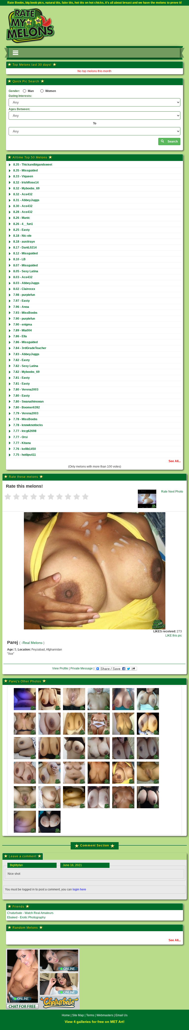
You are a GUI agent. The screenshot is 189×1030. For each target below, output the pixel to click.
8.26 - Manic (21, 218)
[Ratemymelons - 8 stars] (68, 497)
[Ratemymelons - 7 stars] (59, 497)
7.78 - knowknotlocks (28, 425)
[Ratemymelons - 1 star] (7, 497)
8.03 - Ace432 (22, 277)
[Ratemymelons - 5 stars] (42, 497)
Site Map (78, 1015)
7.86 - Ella (20, 336)
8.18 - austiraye (24, 241)
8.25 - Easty (21, 230)
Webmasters (104, 1015)
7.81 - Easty (21, 377)
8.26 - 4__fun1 (23, 224)
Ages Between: (19, 109)
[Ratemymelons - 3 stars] (25, 497)
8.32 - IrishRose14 (26, 182)
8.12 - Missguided (25, 253)
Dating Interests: (20, 96)
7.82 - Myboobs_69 (26, 372)
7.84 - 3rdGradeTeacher (29, 348)
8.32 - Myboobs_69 (26, 188)
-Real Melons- (32, 643)
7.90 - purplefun (24, 318)
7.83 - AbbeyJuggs (26, 354)
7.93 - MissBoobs (25, 312)
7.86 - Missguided (25, 342)
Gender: (14, 91)
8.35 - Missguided (25, 170)
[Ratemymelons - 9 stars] (76, 497)
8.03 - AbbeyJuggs (26, 283)
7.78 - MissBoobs (25, 419)
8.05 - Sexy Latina (25, 271)
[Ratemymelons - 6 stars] (51, 497)
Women (50, 91)
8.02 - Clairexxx (24, 289)
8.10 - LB (19, 259)
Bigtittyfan (16, 865)
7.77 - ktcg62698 (24, 431)
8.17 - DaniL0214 (25, 247)
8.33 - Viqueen (23, 176)
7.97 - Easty (21, 300)
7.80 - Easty (21, 395)
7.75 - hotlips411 (24, 454)
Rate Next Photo (172, 491)
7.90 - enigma (22, 324)
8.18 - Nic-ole (22, 235)
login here (79, 889)
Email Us (121, 1015)
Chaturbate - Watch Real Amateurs (30, 913)
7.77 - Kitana (22, 443)
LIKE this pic (173, 635)
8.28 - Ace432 (22, 212)
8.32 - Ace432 (22, 194)
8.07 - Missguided (25, 265)
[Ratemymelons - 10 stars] (85, 497)
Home (66, 1015)
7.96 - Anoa (21, 307)
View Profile (60, 668)
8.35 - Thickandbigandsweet (32, 164)
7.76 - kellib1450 (24, 449)
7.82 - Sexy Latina (25, 366)
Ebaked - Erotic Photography (26, 917)
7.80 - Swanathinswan (28, 401)
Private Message (81, 668)
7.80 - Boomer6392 (26, 407)
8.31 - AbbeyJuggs (26, 200)
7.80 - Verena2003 (25, 389)
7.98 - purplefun (24, 295)
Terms (90, 1015)
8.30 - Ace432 (22, 206)
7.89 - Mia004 (22, 330)
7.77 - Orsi (20, 437)
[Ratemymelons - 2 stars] (16, 497)
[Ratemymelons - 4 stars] (33, 497)
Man (30, 91)
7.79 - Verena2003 (25, 413)
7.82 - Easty (21, 360)
